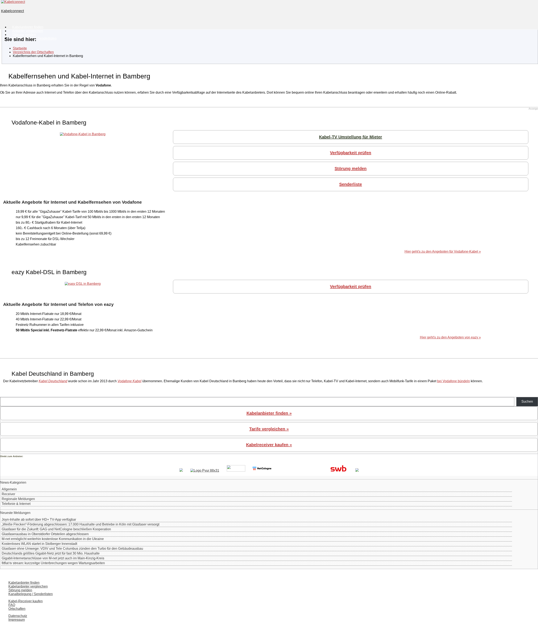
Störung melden (351, 168)
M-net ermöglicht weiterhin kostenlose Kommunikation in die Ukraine (53, 539)
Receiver (8, 494)
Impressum (16, 619)
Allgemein (9, 489)
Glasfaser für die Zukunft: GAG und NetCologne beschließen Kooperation (56, 529)
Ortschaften (16, 608)
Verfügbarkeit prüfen (350, 152)
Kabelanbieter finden (24, 582)
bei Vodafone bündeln (453, 381)
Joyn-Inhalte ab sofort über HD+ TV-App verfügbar (39, 519)
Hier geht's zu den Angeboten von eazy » (450, 337)
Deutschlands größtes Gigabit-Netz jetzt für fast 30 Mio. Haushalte (51, 553)
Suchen (527, 401)
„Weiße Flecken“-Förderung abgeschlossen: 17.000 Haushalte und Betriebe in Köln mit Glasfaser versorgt (80, 524)
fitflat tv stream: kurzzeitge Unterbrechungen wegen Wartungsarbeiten (53, 563)
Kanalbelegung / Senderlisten (30, 594)
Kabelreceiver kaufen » (269, 444)
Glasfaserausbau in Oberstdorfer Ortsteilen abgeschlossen (45, 534)
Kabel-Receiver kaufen (25, 601)
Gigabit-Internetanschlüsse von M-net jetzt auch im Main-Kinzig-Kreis (53, 558)
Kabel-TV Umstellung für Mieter (350, 137)
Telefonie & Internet (16, 504)
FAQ (11, 605)
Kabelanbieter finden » (269, 413)
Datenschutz (17, 616)
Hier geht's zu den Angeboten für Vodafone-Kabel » (443, 251)
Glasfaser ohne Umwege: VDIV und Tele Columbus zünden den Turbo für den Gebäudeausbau (72, 548)
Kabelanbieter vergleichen (28, 586)
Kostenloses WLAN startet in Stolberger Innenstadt (39, 543)
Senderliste (350, 184)
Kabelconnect (12, 11)
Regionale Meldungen (18, 499)
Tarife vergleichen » (269, 429)
